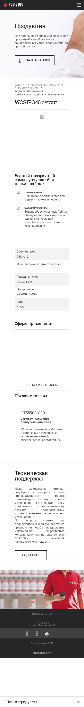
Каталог (20, 85)
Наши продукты (21, 701)
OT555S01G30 (33, 412)
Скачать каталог (37, 60)
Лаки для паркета (27, 88)
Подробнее (31, 555)
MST (50, 643)
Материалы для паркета (47, 85)
